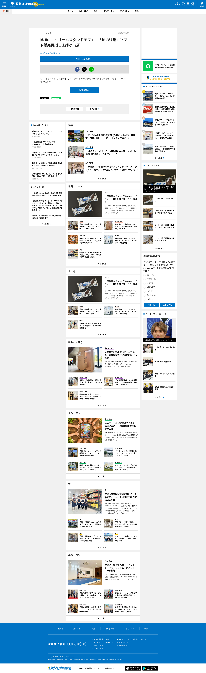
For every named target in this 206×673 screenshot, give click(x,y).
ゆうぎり (150, 291)
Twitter (183, 4)
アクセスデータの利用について (105, 642)
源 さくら (151, 275)
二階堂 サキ (152, 279)
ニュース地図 (45, 33)
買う (95, 11)
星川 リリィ (152, 295)
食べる (70, 11)
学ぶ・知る (124, 11)
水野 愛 (150, 283)
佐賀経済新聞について (101, 639)
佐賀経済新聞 (21, 4)
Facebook (177, 4)
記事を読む (84, 90)
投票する (151, 305)
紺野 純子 (151, 287)
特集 (137, 11)
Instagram (188, 4)
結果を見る (167, 305)
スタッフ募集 (98, 649)
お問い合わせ (123, 642)
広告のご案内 (98, 645)
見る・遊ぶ (83, 11)
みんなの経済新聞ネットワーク (59, 668)
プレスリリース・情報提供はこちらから (133, 639)
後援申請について (125, 645)
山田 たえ (151, 299)
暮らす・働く (108, 11)
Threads (193, 4)
